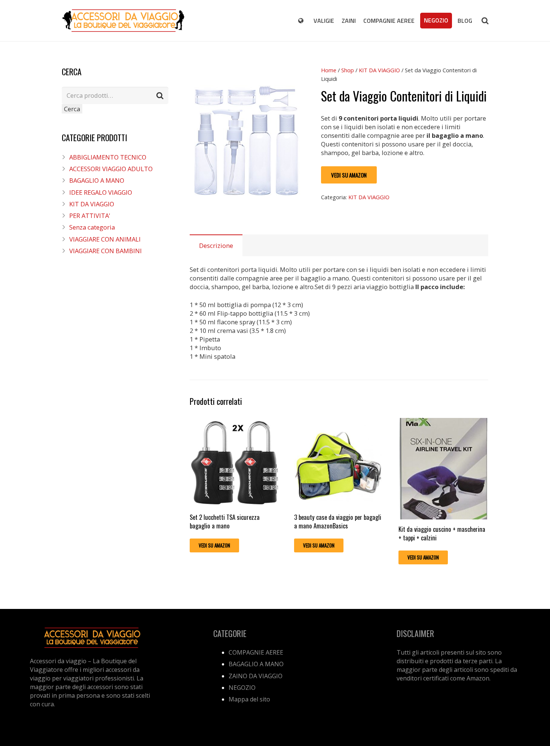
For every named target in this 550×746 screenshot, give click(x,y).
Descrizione (216, 245)
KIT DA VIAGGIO (379, 70)
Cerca (72, 108)
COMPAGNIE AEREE (256, 652)
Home (328, 70)
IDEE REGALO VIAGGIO (100, 192)
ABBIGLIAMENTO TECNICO (107, 157)
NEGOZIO (242, 687)
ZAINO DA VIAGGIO (255, 676)
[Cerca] (485, 20)
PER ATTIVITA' (89, 215)
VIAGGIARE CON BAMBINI (105, 250)
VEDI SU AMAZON (349, 175)
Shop (347, 70)
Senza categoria (92, 227)
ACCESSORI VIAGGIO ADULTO (111, 168)
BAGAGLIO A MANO (96, 180)
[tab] (216, 245)
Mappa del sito (249, 699)
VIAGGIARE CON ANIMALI (105, 239)
